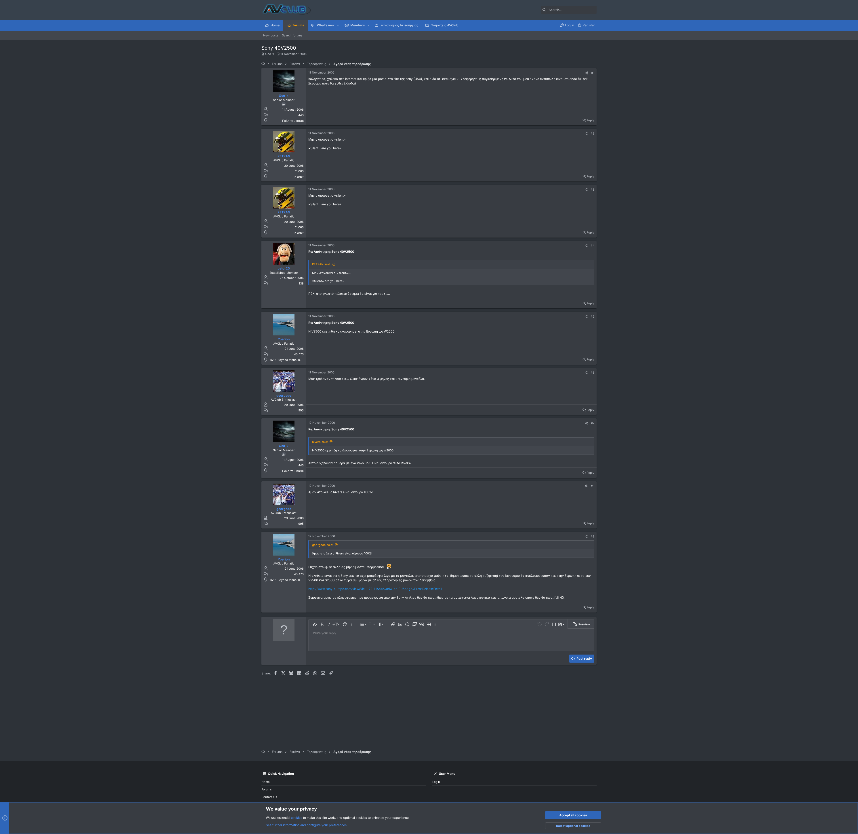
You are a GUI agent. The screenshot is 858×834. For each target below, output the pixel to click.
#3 (592, 189)
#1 (592, 73)
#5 (592, 316)
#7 (592, 423)
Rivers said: (320, 442)
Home (265, 781)
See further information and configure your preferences (306, 825)
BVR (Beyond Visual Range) (289, 360)
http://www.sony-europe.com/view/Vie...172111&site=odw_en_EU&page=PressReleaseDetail (375, 589)
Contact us (269, 797)
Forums (266, 789)
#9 (592, 536)
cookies (296, 817)
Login (436, 781)
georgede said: (322, 545)
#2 (592, 133)
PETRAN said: (321, 264)
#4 (592, 245)
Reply (590, 120)
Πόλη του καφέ (293, 120)
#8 (592, 486)
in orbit (299, 177)
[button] (338, 25)
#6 (592, 372)
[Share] (587, 73)
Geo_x (269, 54)
